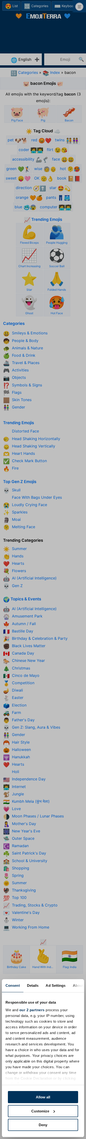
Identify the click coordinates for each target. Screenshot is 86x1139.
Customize (40, 1111)
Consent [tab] (12, 985)
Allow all (43, 1097)
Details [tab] (33, 985)
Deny (43, 1125)
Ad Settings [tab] (55, 985)
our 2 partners (32, 1010)
